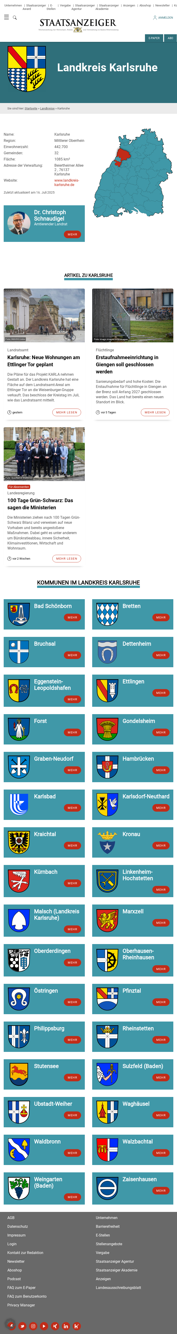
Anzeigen (129, 5)
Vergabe (65, 5)
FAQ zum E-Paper (21, 1287)
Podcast (14, 1279)
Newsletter (162, 5)
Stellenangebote (109, 1244)
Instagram (33, 1326)
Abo (170, 38)
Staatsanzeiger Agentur (115, 1261)
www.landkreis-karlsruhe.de (66, 182)
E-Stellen (51, 7)
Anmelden (165, 17)
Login (12, 1244)
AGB (11, 1218)
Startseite (31, 108)
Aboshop (145, 5)
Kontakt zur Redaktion (25, 1253)
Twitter (22, 1326)
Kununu (77, 1326)
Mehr (72, 234)
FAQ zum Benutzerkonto (27, 1296)
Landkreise (47, 108)
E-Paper (154, 38)
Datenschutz (17, 1226)
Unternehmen (13, 5)
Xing (55, 1326)
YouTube (44, 1326)
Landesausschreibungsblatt (118, 1287)
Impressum (16, 1235)
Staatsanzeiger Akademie (107, 7)
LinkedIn (66, 1326)
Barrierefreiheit (108, 1226)
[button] (10, 1324)
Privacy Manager (21, 1305)
